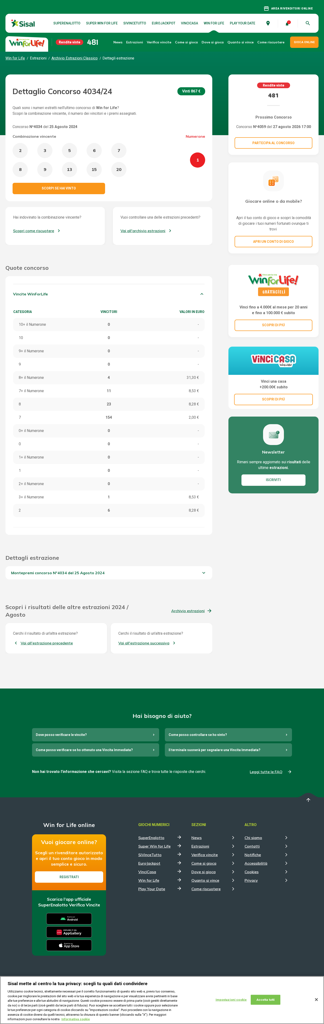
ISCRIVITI (273, 480)
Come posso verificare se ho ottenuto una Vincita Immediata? (84, 750)
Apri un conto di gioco (273, 241)
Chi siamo (253, 837)
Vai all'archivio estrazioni (142, 230)
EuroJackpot (163, 23)
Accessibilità (256, 863)
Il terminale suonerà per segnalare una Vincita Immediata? (214, 750)
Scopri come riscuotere (33, 230)
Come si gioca (203, 863)
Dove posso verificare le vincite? (61, 735)
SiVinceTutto (134, 23)
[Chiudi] (316, 999)
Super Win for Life (102, 23)
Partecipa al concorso (273, 143)
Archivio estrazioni (188, 610)
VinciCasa (189, 23)
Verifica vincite (159, 42)
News (117, 42)
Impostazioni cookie (231, 999)
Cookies (252, 871)
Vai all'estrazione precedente (47, 643)
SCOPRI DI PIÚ (273, 325)
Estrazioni (200, 846)
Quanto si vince (205, 880)
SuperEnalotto (66, 23)
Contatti (252, 846)
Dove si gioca (213, 42)
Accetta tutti (265, 999)
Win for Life (214, 23)
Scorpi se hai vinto (59, 188)
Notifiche (253, 854)
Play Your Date (242, 23)
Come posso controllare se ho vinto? (198, 735)
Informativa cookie (75, 1019)
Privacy (251, 880)
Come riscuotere (270, 42)
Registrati (69, 877)
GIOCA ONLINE (304, 42)
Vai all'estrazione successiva (143, 643)
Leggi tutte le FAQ (266, 771)
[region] (162, 1000)
